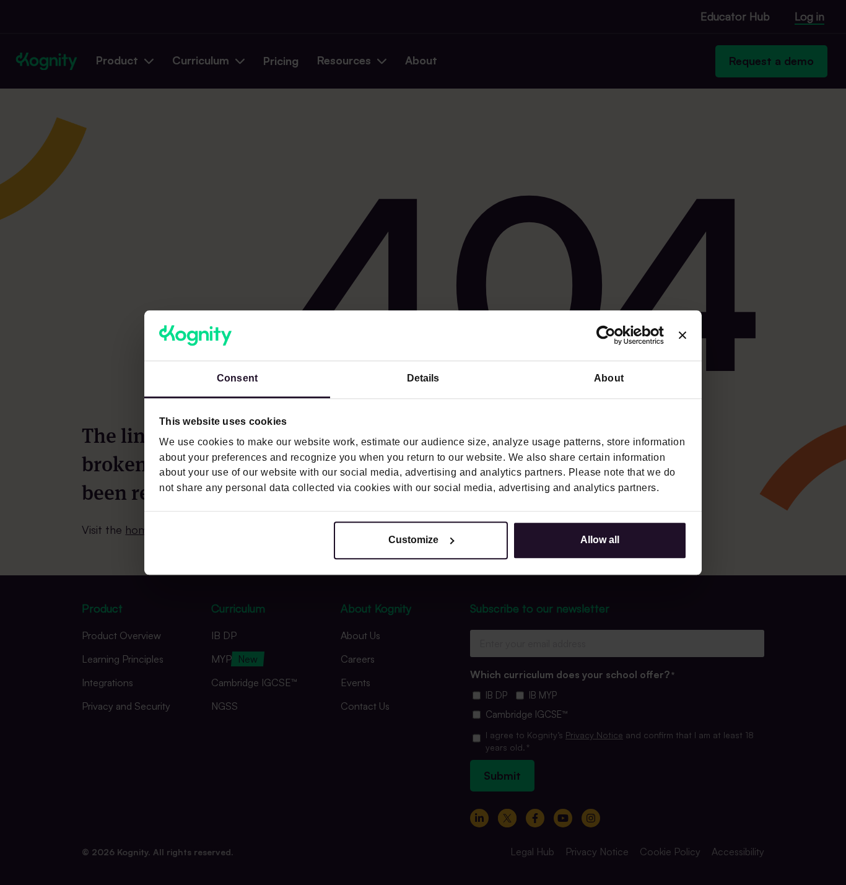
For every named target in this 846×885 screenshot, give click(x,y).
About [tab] (609, 378)
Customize (413, 539)
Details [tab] (423, 378)
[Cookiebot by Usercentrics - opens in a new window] (610, 336)
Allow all (599, 539)
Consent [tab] (237, 378)
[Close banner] (682, 335)
